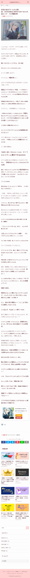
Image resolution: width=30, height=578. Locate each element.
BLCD (5, 538)
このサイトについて (10, 571)
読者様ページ (18, 571)
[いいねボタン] (2, 425)
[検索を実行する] (27, 527)
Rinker (21, 412)
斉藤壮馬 (18, 434)
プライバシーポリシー (11, 573)
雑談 (5, 550)
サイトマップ (20, 573)
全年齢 (4, 16)
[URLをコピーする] (26, 442)
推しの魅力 (6, 547)
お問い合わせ (24, 571)
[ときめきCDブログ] (15, 2)
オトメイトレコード (11, 434)
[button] (3, 442)
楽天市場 (19, 417)
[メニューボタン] (2, 2)
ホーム (4, 571)
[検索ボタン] (28, 2)
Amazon (19, 415)
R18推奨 (6, 541)
